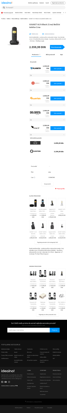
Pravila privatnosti (57, 374)
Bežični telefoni (24, 19)
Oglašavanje (43, 374)
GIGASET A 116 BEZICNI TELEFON (33, 233)
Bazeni (15, 352)
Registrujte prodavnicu (58, 3)
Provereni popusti (39, 407)
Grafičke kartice (4, 358)
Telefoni (8, 19)
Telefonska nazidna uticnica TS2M (42, 304)
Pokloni (28, 407)
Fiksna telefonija (15, 19)
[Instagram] (9, 382)
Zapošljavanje (30, 383)
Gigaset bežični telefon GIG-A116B (52, 233)
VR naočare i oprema (32, 360)
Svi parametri (47, 184)
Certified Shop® (43, 383)
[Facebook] (2, 382)
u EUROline (33, 236)
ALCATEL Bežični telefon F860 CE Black (43, 211)
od (33, 216)
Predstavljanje (30, 374)
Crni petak (49, 407)
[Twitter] (5, 382)
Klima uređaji (56, 349)
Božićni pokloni (18, 407)
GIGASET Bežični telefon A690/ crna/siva (62, 233)
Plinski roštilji (4, 352)
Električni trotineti (57, 352)
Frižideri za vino (43, 349)
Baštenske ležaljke (5, 349)
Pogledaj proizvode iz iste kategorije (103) (47, 242)
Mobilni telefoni (56, 355)
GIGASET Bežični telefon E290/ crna (42, 233)
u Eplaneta (42, 236)
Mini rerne (29, 352)
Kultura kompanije (31, 377)
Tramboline (30, 349)
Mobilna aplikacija (33, 3)
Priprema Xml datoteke (45, 380)
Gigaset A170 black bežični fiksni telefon (52, 211)
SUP (54, 358)
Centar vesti (29, 380)
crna (49, 172)
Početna (3, 19)
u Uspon (62, 213)
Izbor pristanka (56, 380)
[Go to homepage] (7, 3)
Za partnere (42, 394)
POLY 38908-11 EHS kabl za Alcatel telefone (62, 304)
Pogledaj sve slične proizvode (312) (47, 314)
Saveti (47, 3)
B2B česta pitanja (44, 391)
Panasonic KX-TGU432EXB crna (42, 281)
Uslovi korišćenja (57, 377)
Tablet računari (17, 349)
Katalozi (42, 3)
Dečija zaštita (43, 357)
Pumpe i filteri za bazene (7, 355)
